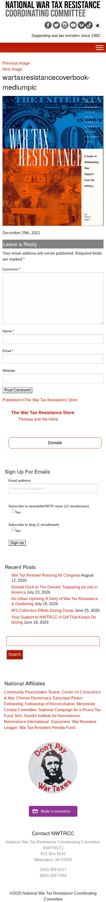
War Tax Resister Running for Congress (45, 575)
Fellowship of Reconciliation (50, 704)
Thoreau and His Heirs (38, 419)
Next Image (12, 69)
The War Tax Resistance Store (42, 412)
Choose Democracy (33, 698)
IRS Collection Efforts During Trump (42, 610)
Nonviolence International (26, 722)
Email (7, 351)
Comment (11, 269)
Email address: (20, 480)
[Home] (53, 7)
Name (8, 331)
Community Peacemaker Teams (32, 692)
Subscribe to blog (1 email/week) (33, 525)
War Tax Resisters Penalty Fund (47, 727)
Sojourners (60, 722)
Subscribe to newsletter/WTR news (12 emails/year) (48, 506)
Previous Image (16, 63)
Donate (55, 442)
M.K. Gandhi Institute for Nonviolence (47, 716)
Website (8, 370)
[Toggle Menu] (100, 47)
